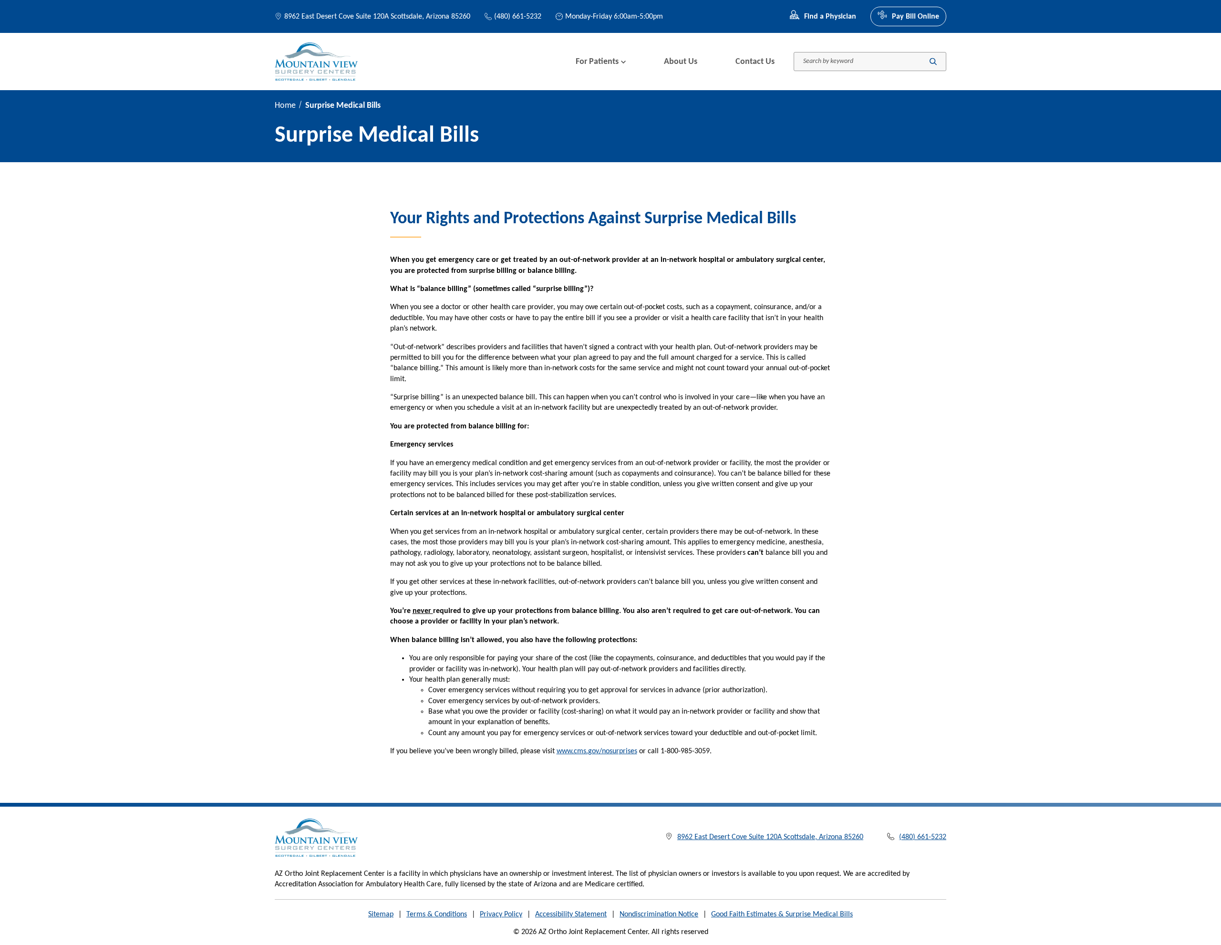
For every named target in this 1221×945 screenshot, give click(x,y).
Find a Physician (830, 17)
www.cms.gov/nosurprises (597, 751)
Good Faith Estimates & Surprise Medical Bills (782, 914)
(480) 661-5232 (517, 17)
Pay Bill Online (915, 17)
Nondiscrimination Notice (659, 914)
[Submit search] (933, 61)
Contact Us (755, 61)
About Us (680, 61)
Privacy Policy (501, 914)
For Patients (597, 61)
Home (285, 105)
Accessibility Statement (571, 914)
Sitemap (380, 914)
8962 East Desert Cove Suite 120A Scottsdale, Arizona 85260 (377, 17)
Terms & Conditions (436, 914)
